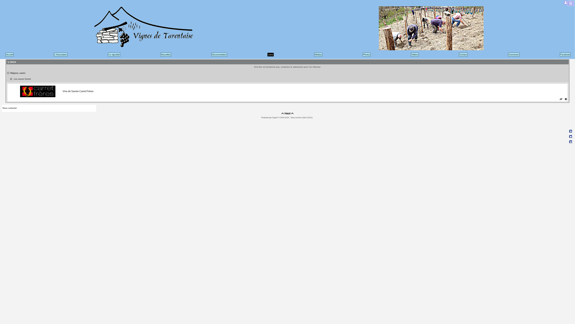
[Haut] (570, 131)
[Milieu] (570, 136)
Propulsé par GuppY (269, 118)
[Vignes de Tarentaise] (143, 27)
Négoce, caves (17, 73)
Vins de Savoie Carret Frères (78, 91)
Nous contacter (10, 108)
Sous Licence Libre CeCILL (301, 118)
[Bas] (570, 141)
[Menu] (571, 3)
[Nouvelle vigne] (431, 28)
